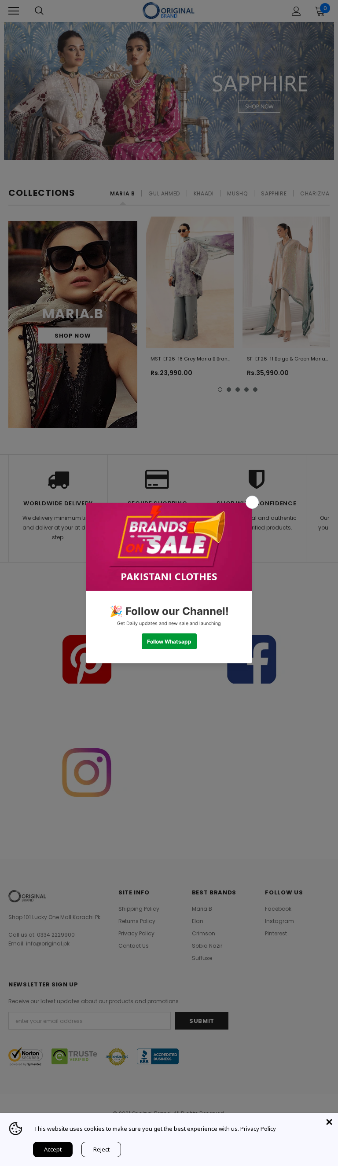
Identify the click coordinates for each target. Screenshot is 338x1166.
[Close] (329, 1122)
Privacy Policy (258, 1129)
